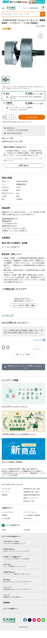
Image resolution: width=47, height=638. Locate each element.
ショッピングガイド (8, 512)
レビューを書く (40, 26)
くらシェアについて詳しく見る (23, 305)
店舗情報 (4, 495)
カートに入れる (31, 117)
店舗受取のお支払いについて (11, 141)
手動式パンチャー (15, 471)
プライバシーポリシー (30, 512)
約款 (24, 330)
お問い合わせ (23, 165)
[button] (42, 14)
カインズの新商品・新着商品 (12, 462)
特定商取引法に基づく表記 (32, 489)
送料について (6, 138)
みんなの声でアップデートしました (14, 406)
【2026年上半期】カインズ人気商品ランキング (19, 434)
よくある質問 (6, 518)
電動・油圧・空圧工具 (29, 469)
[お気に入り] (40, 36)
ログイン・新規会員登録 (30, 8)
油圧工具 (4, 471)
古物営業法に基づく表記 (31, 492)
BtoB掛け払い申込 (29, 501)
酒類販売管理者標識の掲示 (32, 495)
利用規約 (4, 515)
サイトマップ (6, 492)
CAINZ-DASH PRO (14, 469)
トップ (4, 469)
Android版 (27, 530)
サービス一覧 (6, 489)
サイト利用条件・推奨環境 (32, 515)
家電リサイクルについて (31, 498)
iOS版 (3, 530)
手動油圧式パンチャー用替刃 (32, 471)
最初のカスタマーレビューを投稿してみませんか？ (25, 367)
